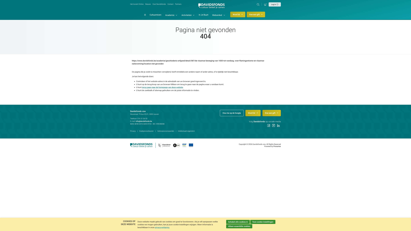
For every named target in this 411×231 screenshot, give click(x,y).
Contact (170, 4)
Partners (178, 4)
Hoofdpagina (145, 17)
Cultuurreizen (155, 15)
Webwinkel (217, 15)
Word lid (236, 14)
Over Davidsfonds (159, 4)
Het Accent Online (137, 4)
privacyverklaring (162, 227)
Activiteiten (187, 15)
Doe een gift (254, 14)
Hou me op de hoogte (232, 113)
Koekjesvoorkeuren (146, 131)
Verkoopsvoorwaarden (165, 131)
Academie (170, 15)
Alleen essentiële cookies (239, 226)
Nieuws (148, 4)
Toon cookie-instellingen (262, 222)
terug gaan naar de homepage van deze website (162, 87)
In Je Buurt (203, 15)
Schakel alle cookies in (238, 222)
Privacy (133, 131)
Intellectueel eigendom (186, 131)
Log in (273, 4)
